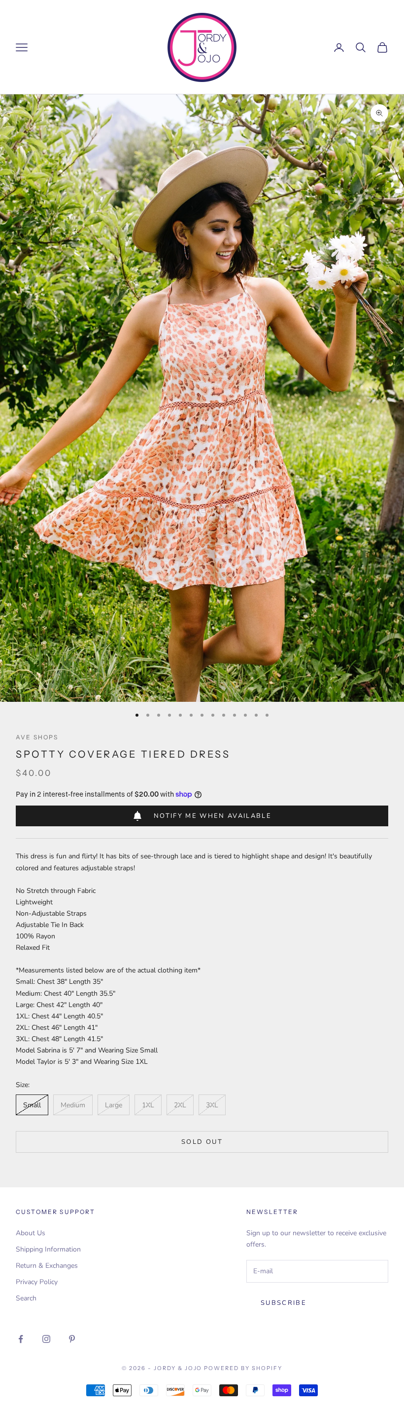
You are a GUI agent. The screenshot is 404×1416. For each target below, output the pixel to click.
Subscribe (283, 1302)
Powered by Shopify (243, 1368)
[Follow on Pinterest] (72, 1339)
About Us (30, 1233)
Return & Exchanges (47, 1265)
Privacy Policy (37, 1282)
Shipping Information (48, 1249)
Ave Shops (37, 737)
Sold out (202, 1141)
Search (26, 1298)
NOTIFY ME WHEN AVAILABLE (212, 815)
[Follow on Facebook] (21, 1339)
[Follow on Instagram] (46, 1339)
